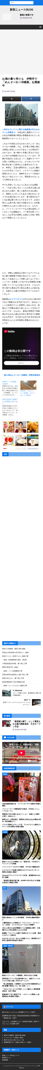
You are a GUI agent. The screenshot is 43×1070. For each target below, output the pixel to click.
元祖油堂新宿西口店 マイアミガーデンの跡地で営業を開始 (21, 805)
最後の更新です (27, 14)
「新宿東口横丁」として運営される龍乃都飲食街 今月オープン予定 (26, 724)
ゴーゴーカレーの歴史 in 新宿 (13, 1038)
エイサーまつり (16, 299)
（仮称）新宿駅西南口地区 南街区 (14, 660)
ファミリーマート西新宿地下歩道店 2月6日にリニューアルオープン (20, 810)
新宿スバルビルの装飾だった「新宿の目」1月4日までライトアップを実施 (20, 863)
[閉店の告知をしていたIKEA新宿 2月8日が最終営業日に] (21, 900)
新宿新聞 (5, 1060)
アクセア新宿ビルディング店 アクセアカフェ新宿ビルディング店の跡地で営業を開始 (21, 825)
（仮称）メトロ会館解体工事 (12, 671)
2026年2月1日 (27, 18)
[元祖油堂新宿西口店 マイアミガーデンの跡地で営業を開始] (21, 787)
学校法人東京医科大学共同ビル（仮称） (16, 652)
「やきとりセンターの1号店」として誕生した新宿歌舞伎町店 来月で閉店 (21, 990)
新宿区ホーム (6, 1058)
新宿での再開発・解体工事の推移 (13, 649)
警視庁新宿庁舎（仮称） (10, 667)
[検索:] (21, 2)
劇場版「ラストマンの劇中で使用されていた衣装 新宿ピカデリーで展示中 (21, 934)
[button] (39, 27)
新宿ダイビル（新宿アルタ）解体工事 (15, 656)
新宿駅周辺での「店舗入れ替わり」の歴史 (17, 1042)
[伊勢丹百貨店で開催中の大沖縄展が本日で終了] (11, 407)
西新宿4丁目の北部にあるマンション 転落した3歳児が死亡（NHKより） (20, 815)
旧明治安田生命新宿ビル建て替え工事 (15, 674)
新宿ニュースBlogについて (10, 1055)
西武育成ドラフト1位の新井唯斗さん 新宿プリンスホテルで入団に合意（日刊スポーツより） (21, 979)
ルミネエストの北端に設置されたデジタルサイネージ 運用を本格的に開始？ (21, 871)
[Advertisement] (21, 52)
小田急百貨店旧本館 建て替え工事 (14, 663)
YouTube (9, 1007)
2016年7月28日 (9, 91)
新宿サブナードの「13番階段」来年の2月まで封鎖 (19, 975)
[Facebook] (31, 99)
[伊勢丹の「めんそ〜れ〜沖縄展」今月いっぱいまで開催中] (28, 385)
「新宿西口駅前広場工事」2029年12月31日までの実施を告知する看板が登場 (21, 881)
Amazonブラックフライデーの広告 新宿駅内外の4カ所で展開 (21, 876)
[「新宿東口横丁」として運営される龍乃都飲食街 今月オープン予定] (6, 723)
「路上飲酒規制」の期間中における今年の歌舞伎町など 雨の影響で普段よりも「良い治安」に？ (22, 985)
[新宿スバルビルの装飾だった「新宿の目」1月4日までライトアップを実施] (21, 845)
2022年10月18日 (20, 729)
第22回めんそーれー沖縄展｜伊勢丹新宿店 (22, 375)
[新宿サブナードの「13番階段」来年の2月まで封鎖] (21, 958)
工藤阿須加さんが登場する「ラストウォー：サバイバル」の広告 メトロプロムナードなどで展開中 (20, 924)
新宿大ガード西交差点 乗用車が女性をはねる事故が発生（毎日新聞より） (21, 820)
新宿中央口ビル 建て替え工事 (13, 678)
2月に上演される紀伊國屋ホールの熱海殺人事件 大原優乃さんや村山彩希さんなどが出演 (21, 929)
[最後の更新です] (6, 17)
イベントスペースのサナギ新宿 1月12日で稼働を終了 (21, 867)
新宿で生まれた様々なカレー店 (14, 1040)
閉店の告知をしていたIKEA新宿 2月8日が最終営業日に (21, 918)
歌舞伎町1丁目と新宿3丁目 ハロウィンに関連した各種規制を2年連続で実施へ (20, 995)
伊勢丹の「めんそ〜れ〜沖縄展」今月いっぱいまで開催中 (28, 393)
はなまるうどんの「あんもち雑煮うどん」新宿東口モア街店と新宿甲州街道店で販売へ (21, 939)
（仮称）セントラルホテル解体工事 (14, 685)
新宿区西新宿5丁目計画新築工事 (13, 682)
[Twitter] (11, 99)
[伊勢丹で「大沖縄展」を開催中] (11, 388)
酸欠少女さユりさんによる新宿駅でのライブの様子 (18, 1012)
